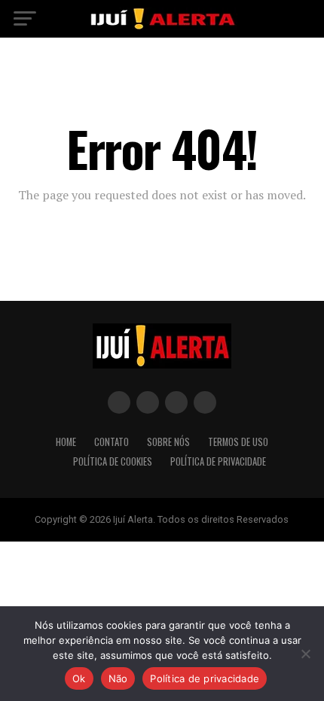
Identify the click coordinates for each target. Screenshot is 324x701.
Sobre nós (168, 442)
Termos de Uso (238, 442)
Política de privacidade (204, 678)
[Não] (305, 653)
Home (66, 442)
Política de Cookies (112, 461)
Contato (111, 442)
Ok (79, 678)
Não (118, 678)
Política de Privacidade (218, 461)
